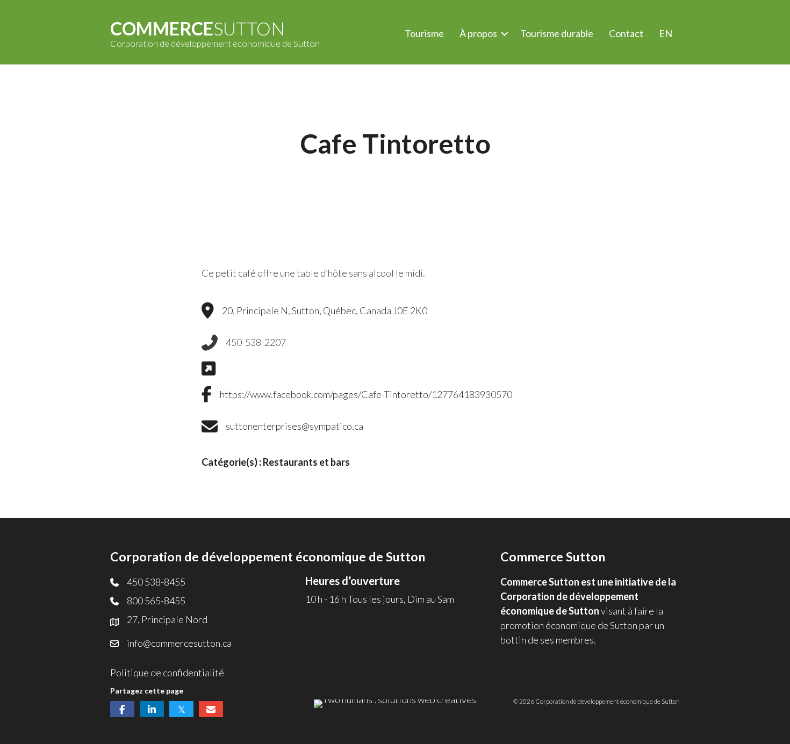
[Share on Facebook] (122, 709)
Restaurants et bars (306, 462)
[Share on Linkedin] (152, 709)
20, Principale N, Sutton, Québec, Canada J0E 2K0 (324, 310)
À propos (478, 33)
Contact (626, 33)
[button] (504, 33)
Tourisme (424, 33)
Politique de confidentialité (167, 672)
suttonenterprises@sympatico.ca (294, 426)
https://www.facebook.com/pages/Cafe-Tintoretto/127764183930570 (366, 394)
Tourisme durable (556, 33)
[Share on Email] (211, 709)
